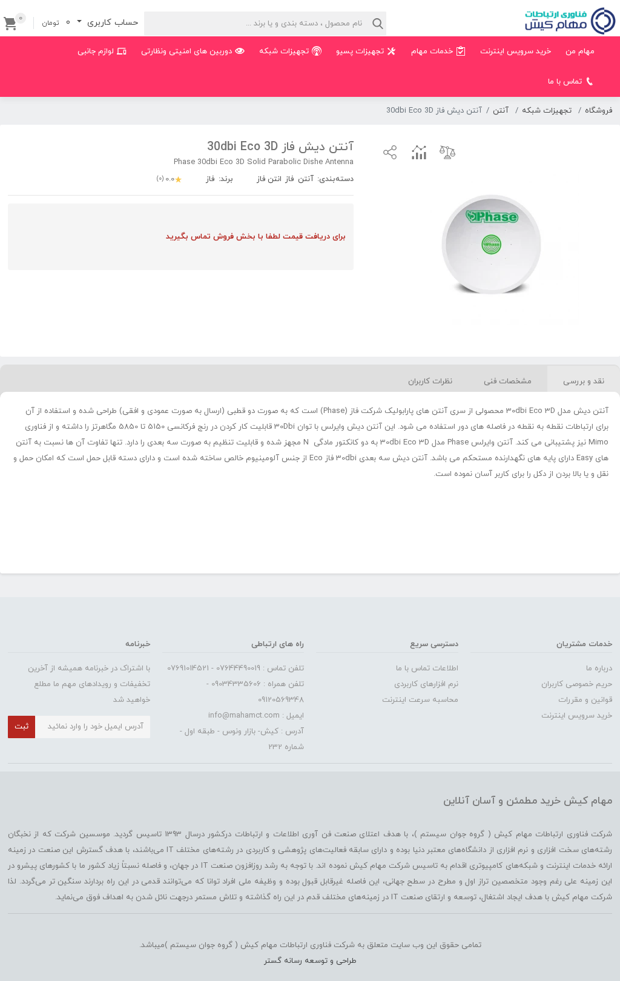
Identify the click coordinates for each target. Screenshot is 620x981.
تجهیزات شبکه (547, 110)
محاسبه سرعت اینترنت (420, 700)
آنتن (501, 110)
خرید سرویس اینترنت (576, 715)
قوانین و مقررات (585, 700)
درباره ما (599, 668)
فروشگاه (598, 110)
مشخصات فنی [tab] (508, 381)
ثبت (21, 726)
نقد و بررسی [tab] (583, 381)
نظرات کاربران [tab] (430, 381)
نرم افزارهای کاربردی (426, 684)
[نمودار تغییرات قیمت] (419, 152)
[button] (389, 152)
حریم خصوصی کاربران (576, 684)
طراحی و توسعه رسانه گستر (310, 961)
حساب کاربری (111, 22)
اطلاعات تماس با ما (427, 668)
